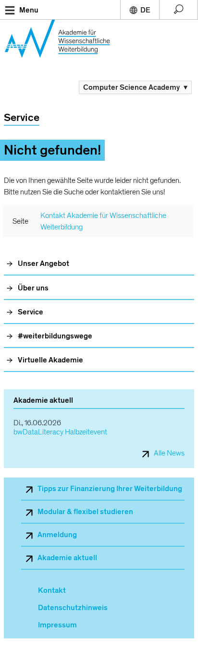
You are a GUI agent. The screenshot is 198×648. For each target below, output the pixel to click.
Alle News (169, 453)
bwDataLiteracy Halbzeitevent (60, 432)
